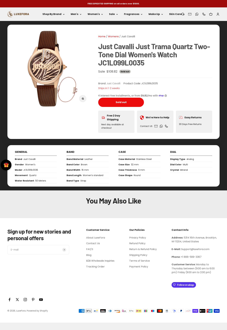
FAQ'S (89, 249)
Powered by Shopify (37, 310)
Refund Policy (137, 243)
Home (101, 36)
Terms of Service (139, 261)
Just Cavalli (128, 36)
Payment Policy (138, 266)
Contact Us (93, 243)
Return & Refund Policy (143, 249)
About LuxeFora (95, 237)
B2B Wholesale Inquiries (100, 261)
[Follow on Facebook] (9, 299)
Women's (94, 14)
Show (6, 165)
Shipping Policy (138, 255)
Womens (113, 36)
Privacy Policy (137, 237)
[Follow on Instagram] (25, 299)
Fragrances (131, 14)
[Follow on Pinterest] (33, 299)
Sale (112, 14)
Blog (88, 255)
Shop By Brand (51, 14)
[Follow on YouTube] (41, 299)
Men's (74, 14)
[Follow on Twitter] (17, 299)
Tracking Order (95, 266)
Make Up (154, 14)
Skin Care (175, 14)
